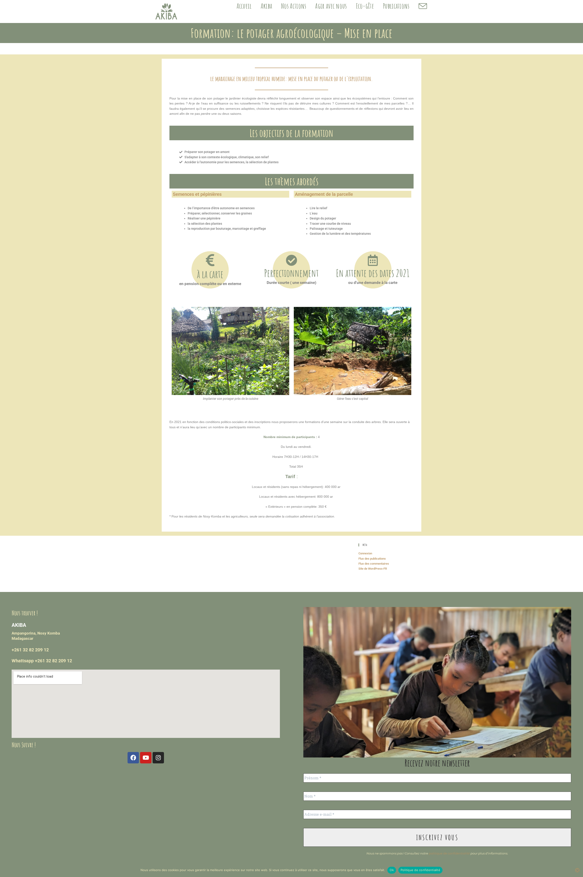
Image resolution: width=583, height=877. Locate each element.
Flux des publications (372, 558)
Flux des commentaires (373, 563)
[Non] (577, 870)
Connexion (365, 553)
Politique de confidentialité (420, 870)
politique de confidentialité (449, 853)
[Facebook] (133, 757)
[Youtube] (145, 757)
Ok (392, 870)
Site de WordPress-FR (372, 568)
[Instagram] (158, 757)
